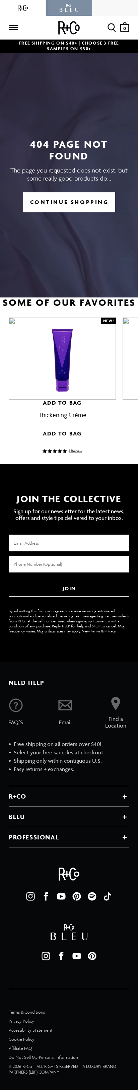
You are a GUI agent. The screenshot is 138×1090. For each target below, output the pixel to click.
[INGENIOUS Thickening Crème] (62, 355)
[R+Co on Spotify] (92, 896)
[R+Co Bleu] (69, 8)
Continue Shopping (69, 202)
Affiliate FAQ (20, 1048)
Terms (95, 630)
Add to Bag (62, 402)
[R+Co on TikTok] (107, 896)
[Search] (112, 28)
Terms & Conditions (27, 1012)
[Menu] (13, 28)
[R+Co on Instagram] (30, 896)
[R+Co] (23, 8)
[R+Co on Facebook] (46, 896)
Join (69, 588)
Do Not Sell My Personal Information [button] (43, 1057)
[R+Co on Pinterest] (76, 896)
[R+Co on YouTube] (61, 896)
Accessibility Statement (31, 1030)
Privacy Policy (21, 1021)
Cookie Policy (21, 1039)
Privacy (110, 630)
